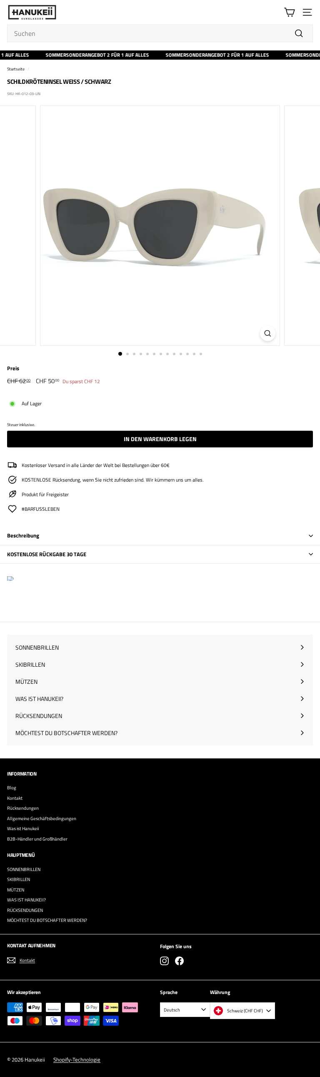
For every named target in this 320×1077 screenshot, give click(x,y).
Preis (13, 368)
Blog (11, 787)
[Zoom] (267, 333)
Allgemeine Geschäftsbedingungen (41, 818)
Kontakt (14, 798)
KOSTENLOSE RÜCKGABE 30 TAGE (46, 554)
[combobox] (160, 33)
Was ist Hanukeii (23, 828)
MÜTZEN (15, 889)
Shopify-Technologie (76, 1059)
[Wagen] (289, 12)
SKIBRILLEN (18, 879)
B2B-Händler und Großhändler (37, 839)
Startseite (16, 68)
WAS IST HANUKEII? (26, 899)
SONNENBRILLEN (23, 869)
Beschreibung (23, 535)
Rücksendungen (23, 808)
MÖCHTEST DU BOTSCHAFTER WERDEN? (47, 920)
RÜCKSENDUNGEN (25, 910)
